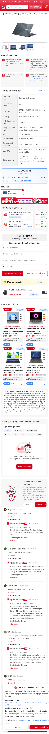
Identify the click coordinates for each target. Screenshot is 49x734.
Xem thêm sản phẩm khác (36, 273)
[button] (46, 30)
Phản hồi (12, 516)
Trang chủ (8, 14)
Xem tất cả (41, 91)
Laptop (16, 14)
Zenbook (32, 14)
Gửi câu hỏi (41, 504)
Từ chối (17, 727)
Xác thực (44, 177)
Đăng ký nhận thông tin (13, 273)
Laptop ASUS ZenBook (12, 391)
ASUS (24, 14)
